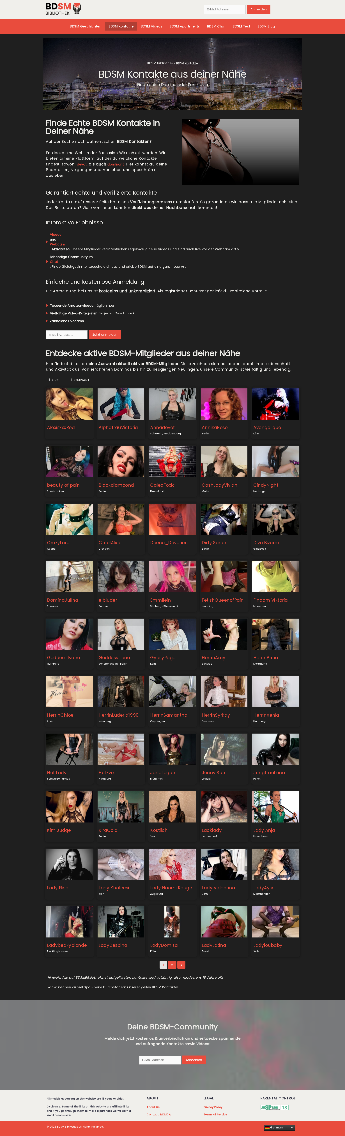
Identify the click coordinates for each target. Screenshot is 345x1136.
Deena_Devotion (169, 543)
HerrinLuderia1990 (119, 715)
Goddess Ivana (63, 658)
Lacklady (212, 830)
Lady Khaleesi (114, 888)
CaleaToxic (162, 485)
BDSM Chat (216, 26)
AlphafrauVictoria (118, 427)
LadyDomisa (164, 945)
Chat (54, 261)
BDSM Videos (152, 26)
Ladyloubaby (267, 945)
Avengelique (267, 427)
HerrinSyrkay (216, 715)
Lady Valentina (218, 888)
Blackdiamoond (116, 485)
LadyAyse (264, 888)
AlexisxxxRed (61, 427)
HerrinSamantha (168, 715)
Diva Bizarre (266, 543)
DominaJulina (62, 600)
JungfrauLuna (269, 773)
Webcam (57, 244)
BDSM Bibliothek (160, 63)
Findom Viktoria (270, 600)
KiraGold (108, 830)
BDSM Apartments (185, 26)
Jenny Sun (213, 773)
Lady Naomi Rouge (171, 888)
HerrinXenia (266, 715)
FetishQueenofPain (223, 600)
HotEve (106, 773)
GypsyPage (163, 658)
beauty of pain (63, 485)
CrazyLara (58, 543)
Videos (55, 234)
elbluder (108, 600)
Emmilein (160, 600)
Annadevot (162, 427)
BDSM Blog (266, 26)
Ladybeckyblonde (67, 945)
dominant (115, 164)
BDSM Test (241, 26)
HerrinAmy (214, 658)
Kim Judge (59, 830)
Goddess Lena (114, 658)
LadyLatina (214, 945)
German (276, 1127)
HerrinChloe (60, 715)
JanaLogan (162, 773)
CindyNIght (265, 485)
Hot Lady (56, 773)
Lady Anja (264, 830)
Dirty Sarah (214, 543)
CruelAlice (110, 543)
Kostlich (159, 830)
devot (82, 164)
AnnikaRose (215, 427)
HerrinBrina (265, 658)
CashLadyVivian (219, 485)
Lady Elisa (57, 888)
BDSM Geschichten (85, 26)
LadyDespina (113, 945)
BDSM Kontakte (121, 26)
